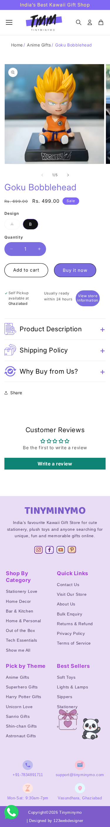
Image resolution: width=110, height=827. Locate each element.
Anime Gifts (39, 44)
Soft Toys (66, 677)
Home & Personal (23, 620)
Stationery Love (22, 591)
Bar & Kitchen (19, 611)
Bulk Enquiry (69, 614)
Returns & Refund (75, 623)
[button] (55, 329)
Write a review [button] (55, 464)
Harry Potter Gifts (23, 696)
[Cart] (101, 22)
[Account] (90, 22)
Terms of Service (74, 643)
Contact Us (68, 584)
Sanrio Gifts (18, 716)
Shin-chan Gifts (21, 726)
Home (17, 44)
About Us (66, 604)
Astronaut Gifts (21, 735)
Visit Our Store (72, 594)
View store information (87, 298)
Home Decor (18, 601)
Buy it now (75, 270)
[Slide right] (68, 175)
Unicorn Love (19, 706)
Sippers (64, 696)
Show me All (18, 650)
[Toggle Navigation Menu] (9, 22)
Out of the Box (20, 630)
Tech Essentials (21, 640)
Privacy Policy (71, 633)
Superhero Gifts (22, 687)
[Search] (78, 22)
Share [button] (16, 392)
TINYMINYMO (55, 510)
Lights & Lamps (72, 687)
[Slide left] (42, 175)
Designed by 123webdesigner (56, 820)
